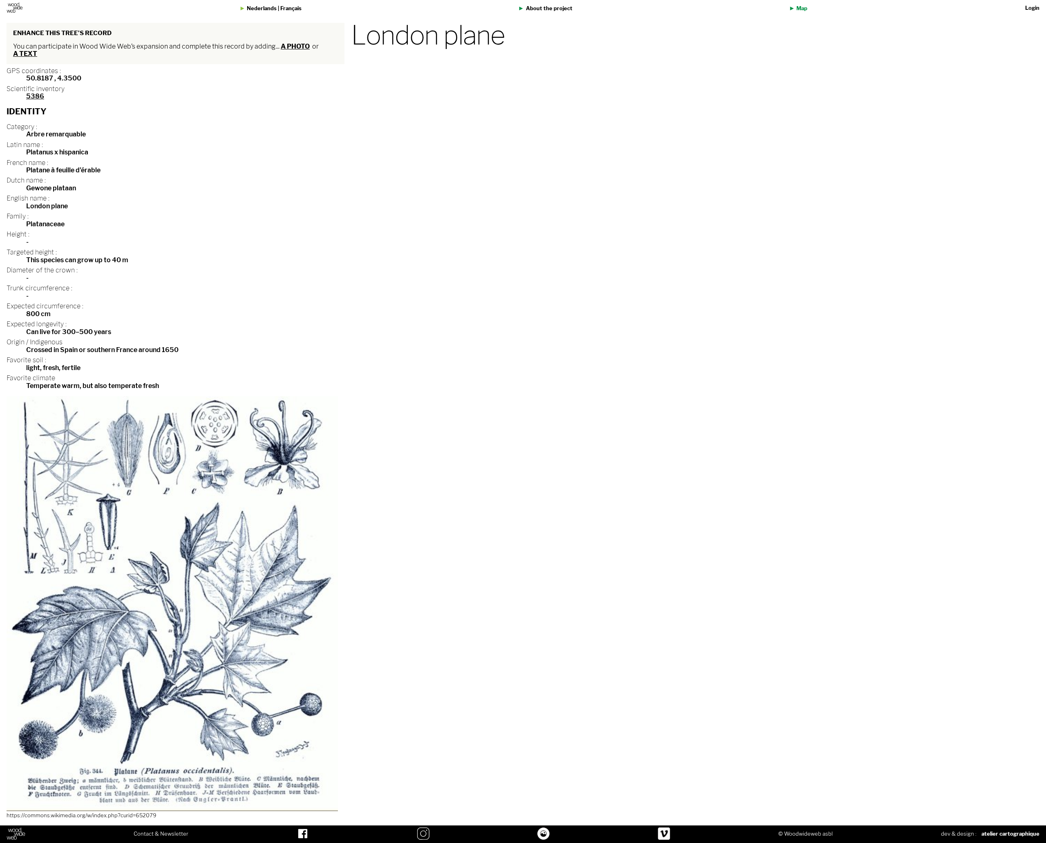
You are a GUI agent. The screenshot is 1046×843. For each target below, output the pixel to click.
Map (801, 8)
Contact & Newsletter (161, 834)
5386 (35, 96)
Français (291, 8)
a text (25, 54)
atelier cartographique (1010, 834)
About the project (549, 8)
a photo (295, 46)
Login (1032, 8)
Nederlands (262, 8)
